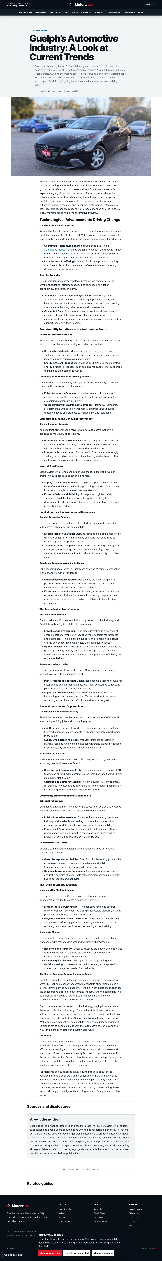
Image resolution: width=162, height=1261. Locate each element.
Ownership (86, 12)
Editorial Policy (134, 1213)
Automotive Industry (55, 249)
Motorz (84, 4)
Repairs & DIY (56, 12)
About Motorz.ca (135, 1209)
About (140, 12)
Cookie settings (13, 1254)
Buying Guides (71, 12)
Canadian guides (100, 1221)
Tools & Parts (129, 12)
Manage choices (103, 1253)
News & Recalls (25, 12)
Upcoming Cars (41, 31)
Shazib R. (42, 91)
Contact (132, 1221)
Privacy (131, 1225)
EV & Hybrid (99, 12)
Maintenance (40, 12)
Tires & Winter (114, 12)
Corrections (133, 1217)
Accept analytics (50, 1253)
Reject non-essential (77, 1253)
